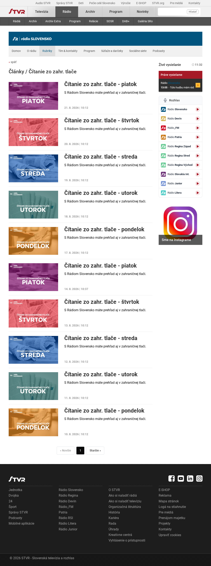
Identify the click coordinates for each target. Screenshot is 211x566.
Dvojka (14, 495)
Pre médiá (176, 3)
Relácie (93, 21)
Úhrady (114, 529)
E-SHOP (141, 3)
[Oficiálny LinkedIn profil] (190, 478)
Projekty (164, 523)
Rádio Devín (67, 501)
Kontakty (194, 3)
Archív (33, 21)
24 (10, 501)
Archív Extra (53, 21)
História (114, 512)
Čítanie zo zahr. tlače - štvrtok (101, 120)
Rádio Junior (68, 529)
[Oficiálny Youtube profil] (181, 478)
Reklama (165, 495)
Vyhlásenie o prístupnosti (127, 540)
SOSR (110, 21)
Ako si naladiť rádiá (123, 495)
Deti (81, 3)
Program (75, 21)
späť (12, 62)
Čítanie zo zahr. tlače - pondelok (104, 229)
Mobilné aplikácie (21, 523)
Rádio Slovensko (71, 490)
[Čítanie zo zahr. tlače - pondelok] (33, 241)
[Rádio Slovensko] (33, 39)
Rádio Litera (67, 523)
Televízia (41, 12)
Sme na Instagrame (176, 240)
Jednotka (15, 490)
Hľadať (193, 11)
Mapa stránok (169, 501)
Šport (12, 507)
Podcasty (159, 51)
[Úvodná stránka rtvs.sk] (17, 11)
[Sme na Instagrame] (181, 223)
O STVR (114, 490)
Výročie (126, 3)
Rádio (67, 12)
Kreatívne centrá (120, 535)
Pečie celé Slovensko (102, 3)
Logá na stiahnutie (172, 507)
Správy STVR (64, 3)
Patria (63, 512)
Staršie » (95, 450)
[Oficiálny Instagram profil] (199, 478)
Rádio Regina (68, 495)
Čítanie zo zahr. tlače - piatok (100, 84)
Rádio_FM (66, 507)
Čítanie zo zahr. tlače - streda (100, 156)
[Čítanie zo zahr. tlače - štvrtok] (33, 132)
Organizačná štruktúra (125, 507)
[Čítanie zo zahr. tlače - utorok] (33, 205)
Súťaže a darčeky (112, 51)
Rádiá (16, 21)
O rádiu (31, 51)
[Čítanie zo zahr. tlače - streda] (33, 168)
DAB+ (125, 21)
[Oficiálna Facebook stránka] (172, 478)
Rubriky (47, 51)
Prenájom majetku (172, 518)
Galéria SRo (145, 21)
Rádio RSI (66, 518)
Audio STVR (43, 3)
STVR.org (158, 3)
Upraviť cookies (170, 535)
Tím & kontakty (67, 51)
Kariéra (114, 518)
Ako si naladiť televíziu (125, 501)
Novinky (143, 12)
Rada (112, 523)
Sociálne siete (138, 51)
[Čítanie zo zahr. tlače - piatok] (33, 96)
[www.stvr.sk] (17, 479)
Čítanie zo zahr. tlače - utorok (100, 193)
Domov (16, 51)
